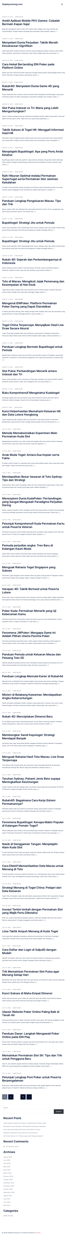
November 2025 (8, 1186)
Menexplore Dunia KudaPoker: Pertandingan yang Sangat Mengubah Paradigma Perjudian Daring (32, 502)
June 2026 (6, 1163)
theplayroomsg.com (12, 4)
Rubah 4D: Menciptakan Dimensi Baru (27, 716)
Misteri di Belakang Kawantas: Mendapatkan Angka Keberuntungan (32, 696)
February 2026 (8, 1176)
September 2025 (9, 1192)
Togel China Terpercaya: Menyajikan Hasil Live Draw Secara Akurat (33, 326)
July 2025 (6, 1199)
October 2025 (8, 1189)
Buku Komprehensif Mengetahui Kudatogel (30, 392)
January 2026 (8, 1179)
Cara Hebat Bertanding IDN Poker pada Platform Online (28, 66)
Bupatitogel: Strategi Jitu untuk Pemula (28, 222)
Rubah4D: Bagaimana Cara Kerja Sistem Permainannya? (28, 802)
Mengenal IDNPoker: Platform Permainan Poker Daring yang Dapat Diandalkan (29, 304)
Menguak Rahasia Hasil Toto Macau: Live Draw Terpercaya (33, 758)
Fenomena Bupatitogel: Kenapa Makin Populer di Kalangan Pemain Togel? (33, 823)
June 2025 (6, 1202)
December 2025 (8, 1183)
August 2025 (7, 1195)
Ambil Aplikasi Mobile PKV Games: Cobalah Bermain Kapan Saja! (31, 22)
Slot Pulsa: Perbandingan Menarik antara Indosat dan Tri (29, 372)
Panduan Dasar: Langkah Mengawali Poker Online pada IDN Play (30, 1035)
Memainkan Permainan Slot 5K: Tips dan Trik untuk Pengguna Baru (32, 1057)
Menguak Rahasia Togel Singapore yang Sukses (28, 569)
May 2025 (6, 1205)
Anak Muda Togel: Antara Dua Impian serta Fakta (30, 456)
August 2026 (7, 1157)
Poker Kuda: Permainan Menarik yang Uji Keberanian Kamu (29, 612)
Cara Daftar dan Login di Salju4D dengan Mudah (29, 951)
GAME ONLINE (19, 16)
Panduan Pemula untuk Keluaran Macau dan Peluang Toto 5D (31, 656)
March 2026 (7, 1173)
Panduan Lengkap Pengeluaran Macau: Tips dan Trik (31, 202)
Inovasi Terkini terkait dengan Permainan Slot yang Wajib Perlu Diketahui (32, 911)
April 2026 (6, 1170)
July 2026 (6, 1160)
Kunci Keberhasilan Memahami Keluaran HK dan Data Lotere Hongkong (31, 413)
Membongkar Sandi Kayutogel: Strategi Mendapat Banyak (28, 736)
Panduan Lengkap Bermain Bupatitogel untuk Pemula (32, 348)
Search (5, 1108)
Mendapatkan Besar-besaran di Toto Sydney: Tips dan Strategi (32, 478)
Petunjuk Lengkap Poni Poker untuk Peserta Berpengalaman (31, 1079)
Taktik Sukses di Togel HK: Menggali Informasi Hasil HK (33, 131)
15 (23, 1097)
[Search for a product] (62, 4)
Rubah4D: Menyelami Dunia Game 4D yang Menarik (30, 87)
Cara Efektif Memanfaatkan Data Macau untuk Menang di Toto (32, 867)
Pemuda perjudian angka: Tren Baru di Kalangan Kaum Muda (27, 547)
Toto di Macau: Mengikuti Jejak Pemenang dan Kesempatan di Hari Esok (33, 283)
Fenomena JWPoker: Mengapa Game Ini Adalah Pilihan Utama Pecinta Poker (29, 634)
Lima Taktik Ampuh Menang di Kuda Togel (30, 931)
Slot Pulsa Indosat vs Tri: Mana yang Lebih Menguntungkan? (30, 109)
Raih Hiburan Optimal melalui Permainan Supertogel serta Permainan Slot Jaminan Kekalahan (30, 179)
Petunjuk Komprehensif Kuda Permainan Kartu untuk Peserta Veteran (33, 525)
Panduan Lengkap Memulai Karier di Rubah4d (32, 676)
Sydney (38, 1233)
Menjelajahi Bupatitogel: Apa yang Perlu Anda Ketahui (32, 153)
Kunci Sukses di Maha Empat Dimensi (27, 993)
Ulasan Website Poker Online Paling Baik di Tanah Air (30, 1013)
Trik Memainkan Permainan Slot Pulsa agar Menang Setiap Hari (30, 973)
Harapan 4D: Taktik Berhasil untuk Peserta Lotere (30, 590)
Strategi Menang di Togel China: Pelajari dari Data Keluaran (31, 889)
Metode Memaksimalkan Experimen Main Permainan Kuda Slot (29, 434)
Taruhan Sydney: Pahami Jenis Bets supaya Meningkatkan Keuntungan (31, 780)
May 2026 (6, 1166)
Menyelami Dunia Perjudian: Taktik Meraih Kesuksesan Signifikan (30, 44)
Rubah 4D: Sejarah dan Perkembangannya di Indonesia (32, 261)
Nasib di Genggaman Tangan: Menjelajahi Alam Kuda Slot (29, 845)
